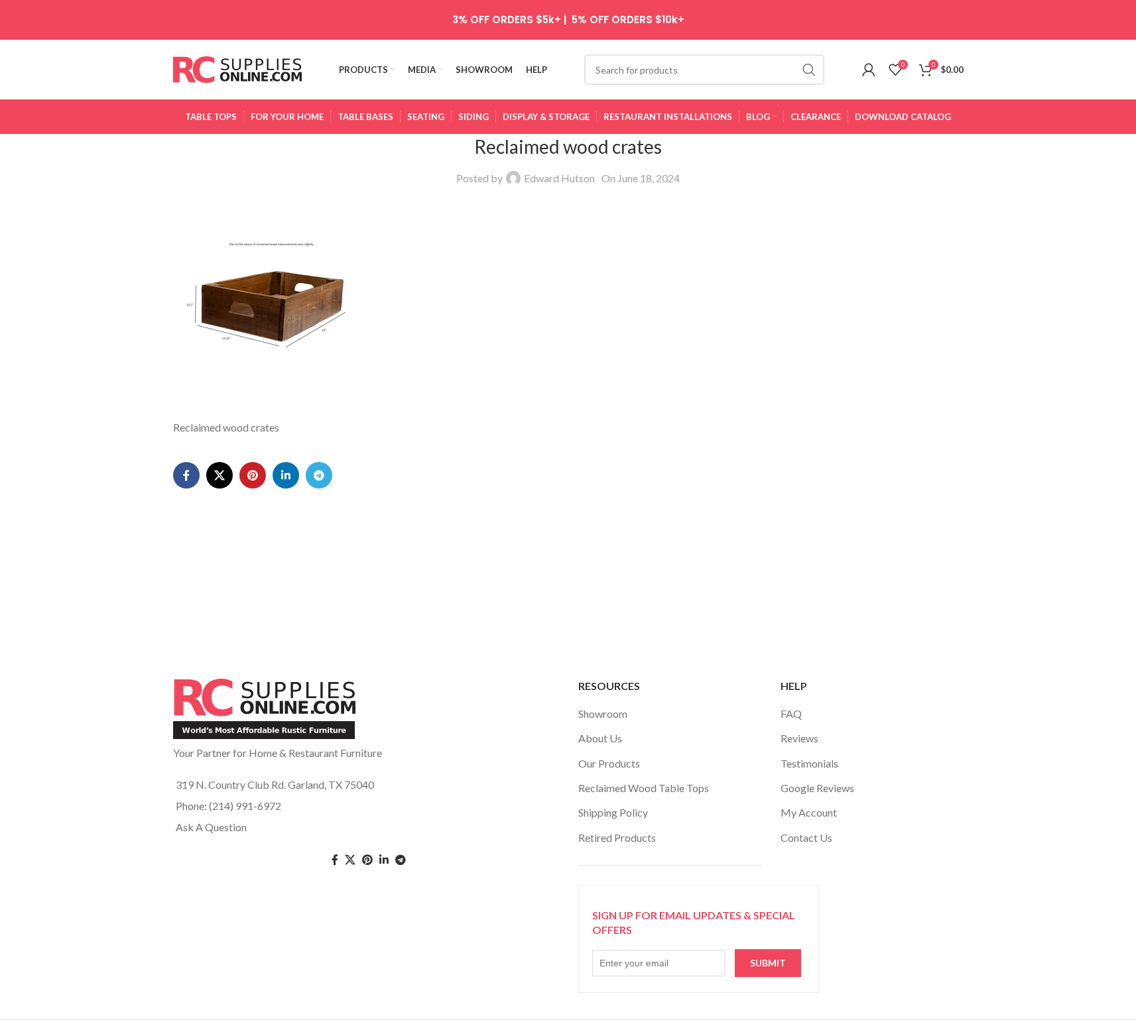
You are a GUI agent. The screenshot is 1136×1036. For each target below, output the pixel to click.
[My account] (868, 69)
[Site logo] (237, 68)
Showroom (602, 713)
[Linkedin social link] (286, 475)
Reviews (799, 738)
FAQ (791, 713)
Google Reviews (817, 787)
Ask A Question (211, 827)
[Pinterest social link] (252, 475)
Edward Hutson (559, 178)
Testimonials (809, 763)
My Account (809, 812)
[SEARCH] (809, 69)
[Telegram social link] (319, 475)
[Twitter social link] (350, 860)
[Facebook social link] (186, 475)
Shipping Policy (613, 812)
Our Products (609, 763)
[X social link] (219, 475)
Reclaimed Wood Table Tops (643, 787)
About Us (600, 738)
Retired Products (617, 837)
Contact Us (806, 837)
